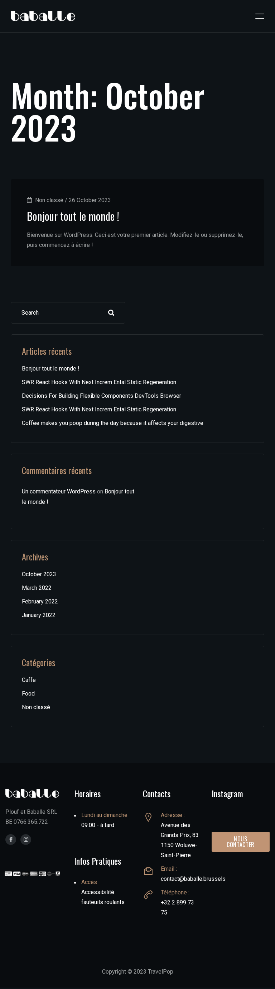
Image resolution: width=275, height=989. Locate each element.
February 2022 (40, 601)
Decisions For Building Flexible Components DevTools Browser (101, 395)
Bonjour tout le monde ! (73, 216)
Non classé (36, 707)
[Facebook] (10, 839)
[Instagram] (25, 839)
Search (111, 313)
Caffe (29, 680)
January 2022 (39, 615)
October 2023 (39, 574)
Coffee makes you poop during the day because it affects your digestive (112, 423)
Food (28, 693)
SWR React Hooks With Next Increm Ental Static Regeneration (99, 382)
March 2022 (37, 587)
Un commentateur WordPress (59, 491)
